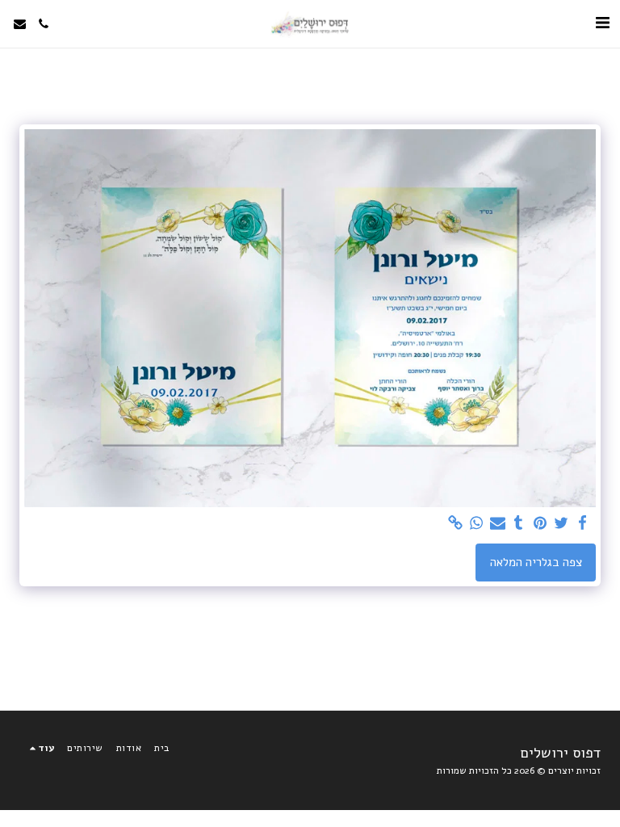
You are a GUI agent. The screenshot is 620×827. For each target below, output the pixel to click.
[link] (455, 523)
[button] (602, 23)
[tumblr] (518, 523)
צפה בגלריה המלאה (536, 562)
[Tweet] (561, 523)
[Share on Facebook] (582, 523)
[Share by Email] (497, 523)
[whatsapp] (476, 523)
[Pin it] (539, 523)
